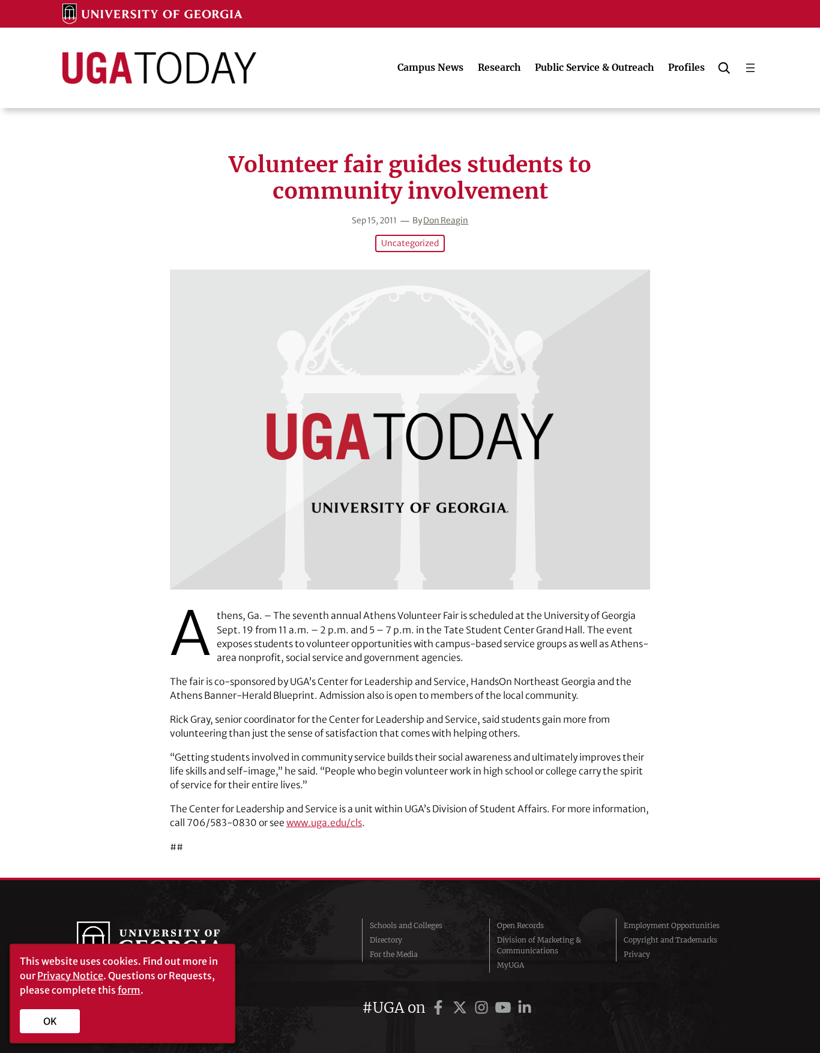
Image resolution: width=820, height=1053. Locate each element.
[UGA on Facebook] (440, 1007)
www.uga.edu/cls (324, 822)
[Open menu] (750, 68)
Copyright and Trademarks (670, 939)
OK (50, 1021)
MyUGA (510, 965)
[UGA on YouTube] (505, 1007)
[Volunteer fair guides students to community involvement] (410, 430)
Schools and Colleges (406, 925)
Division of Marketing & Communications (539, 945)
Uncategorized (410, 243)
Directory (386, 939)
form (129, 990)
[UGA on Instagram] (483, 1007)
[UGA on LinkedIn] (525, 1007)
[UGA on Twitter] (461, 1007)
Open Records (520, 925)
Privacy (637, 954)
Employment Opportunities (672, 925)
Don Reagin (445, 221)
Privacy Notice (70, 976)
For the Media (394, 954)
